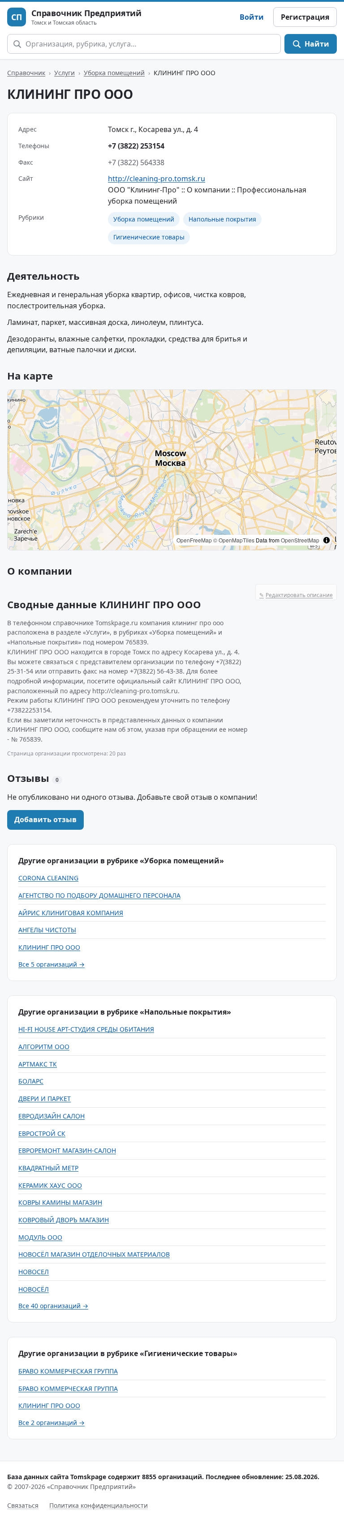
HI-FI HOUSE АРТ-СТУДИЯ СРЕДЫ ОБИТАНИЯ (86, 1029)
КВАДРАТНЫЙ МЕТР (48, 1168)
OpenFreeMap (194, 540)
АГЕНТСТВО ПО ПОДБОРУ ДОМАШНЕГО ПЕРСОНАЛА (99, 895)
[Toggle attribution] (326, 540)
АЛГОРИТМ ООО (43, 1046)
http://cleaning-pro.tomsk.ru (156, 178)
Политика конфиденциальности (98, 1505)
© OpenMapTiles (233, 540)
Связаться (23, 1505)
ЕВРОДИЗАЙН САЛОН (51, 1116)
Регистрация (305, 17)
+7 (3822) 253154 (136, 146)
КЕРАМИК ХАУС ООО (50, 1185)
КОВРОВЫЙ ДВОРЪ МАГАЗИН (63, 1220)
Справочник (26, 72)
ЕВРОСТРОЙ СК (41, 1133)
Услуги (64, 72)
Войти (252, 17)
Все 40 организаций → (53, 1305)
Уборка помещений (114, 72)
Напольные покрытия (222, 219)
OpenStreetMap (300, 540)
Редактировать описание (296, 595)
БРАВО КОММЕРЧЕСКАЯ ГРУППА (68, 1371)
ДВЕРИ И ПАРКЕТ (44, 1098)
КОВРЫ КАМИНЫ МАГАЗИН (60, 1202)
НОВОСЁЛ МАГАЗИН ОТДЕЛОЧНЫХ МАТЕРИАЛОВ (94, 1254)
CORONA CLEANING (48, 878)
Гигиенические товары (149, 237)
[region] (172, 470)
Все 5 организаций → (51, 964)
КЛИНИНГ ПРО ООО (49, 947)
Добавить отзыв (45, 819)
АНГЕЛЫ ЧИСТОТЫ (47, 930)
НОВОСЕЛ (33, 1271)
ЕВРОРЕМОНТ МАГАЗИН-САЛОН (67, 1150)
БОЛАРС (30, 1081)
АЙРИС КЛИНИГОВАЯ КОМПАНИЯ (70, 913)
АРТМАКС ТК (37, 1064)
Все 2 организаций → (51, 1422)
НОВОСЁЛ (33, 1289)
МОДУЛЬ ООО (40, 1237)
